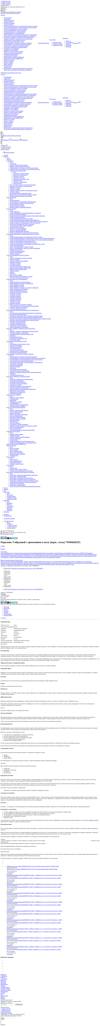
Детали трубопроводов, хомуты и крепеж (21, 258)
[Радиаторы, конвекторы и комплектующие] (21, 46)
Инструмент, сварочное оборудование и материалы (23, 475)
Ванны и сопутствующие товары (9, 561)
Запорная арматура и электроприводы (20, 282)
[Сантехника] (21, 17)
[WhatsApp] (12, 538)
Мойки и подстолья (73, 563)
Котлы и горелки (14, 448)
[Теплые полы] (21, 65)
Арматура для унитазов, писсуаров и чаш (57, 563)
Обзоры (3, 998)
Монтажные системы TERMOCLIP (77, 553)
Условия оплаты (5, 987)
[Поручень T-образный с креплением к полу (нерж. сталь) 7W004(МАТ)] (23, 568)
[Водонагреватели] (21, 20)
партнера (91, 820)
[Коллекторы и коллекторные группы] (21, 40)
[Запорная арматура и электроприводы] (21, 32)
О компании (4, 976)
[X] (8, 538)
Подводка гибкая (22, 564)
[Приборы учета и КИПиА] (21, 48)
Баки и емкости (14, 459)
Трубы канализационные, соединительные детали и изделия (26, 237)
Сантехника (13, 163)
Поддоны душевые (84, 563)
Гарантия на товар (5, 990)
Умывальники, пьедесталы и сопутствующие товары (52, 561)
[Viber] (10, 538)
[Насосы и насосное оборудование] (21, 51)
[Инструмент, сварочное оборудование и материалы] (21, 68)
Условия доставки (5, 988)
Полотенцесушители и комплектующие (37, 564)
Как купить (10, 495)
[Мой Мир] (6, 538)
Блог (2, 994)
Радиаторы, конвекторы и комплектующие (21, 379)
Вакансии (3, 980)
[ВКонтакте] (1, 538)
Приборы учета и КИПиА (17, 397)
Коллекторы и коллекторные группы (20, 344)
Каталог (9, 159)
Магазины (3, 981)
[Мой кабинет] (1, 132)
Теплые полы (13, 468)
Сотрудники (4, 978)
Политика (3, 983)
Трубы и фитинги (14, 211)
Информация (4, 984)
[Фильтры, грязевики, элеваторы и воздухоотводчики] (21, 37)
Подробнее (10, 873)
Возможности (4, 991)
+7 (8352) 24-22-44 (5, 1)
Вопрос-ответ (4, 995)
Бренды (3, 997)
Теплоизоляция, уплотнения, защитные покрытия (23, 356)
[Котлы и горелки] (21, 60)
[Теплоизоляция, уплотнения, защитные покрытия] (21, 43)
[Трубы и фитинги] (21, 23)
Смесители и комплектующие (21, 173)
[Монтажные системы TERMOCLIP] (21, 57)
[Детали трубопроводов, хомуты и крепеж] (21, 29)
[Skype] (15, 538)
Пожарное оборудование (16, 434)
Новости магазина (7, 1003)
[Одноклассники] (4, 538)
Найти (2, 1019)
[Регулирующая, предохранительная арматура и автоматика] (21, 34)
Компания (9, 503)
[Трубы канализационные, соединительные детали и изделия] (21, 26)
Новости (3, 977)
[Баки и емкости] (21, 63)
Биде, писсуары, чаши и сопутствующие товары (33, 563)
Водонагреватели (14, 200)
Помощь (3, 986)
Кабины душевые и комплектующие (28, 561)
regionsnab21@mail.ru (7, 534)
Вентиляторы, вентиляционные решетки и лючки (61, 564)
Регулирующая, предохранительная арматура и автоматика (25, 313)
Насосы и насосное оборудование (19, 410)
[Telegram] (17, 538)
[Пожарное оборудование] (21, 54)
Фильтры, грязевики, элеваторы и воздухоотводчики (24, 331)
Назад (8, 158)
